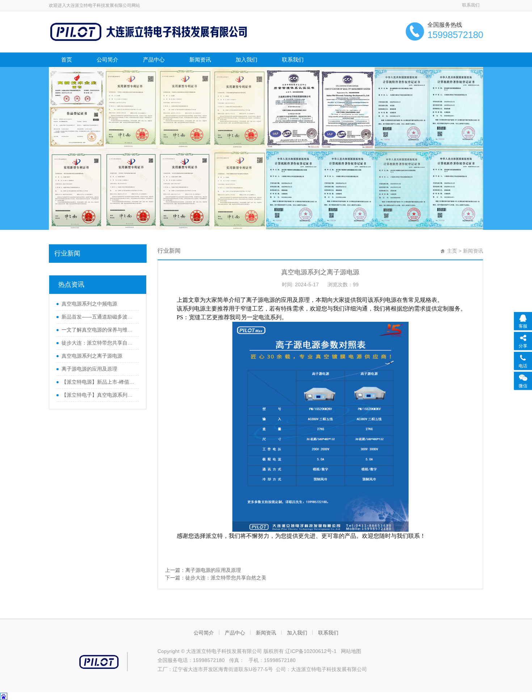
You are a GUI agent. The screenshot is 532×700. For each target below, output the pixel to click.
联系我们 (471, 5)
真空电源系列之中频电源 (89, 304)
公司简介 (107, 59)
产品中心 (154, 59)
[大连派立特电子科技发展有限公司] (151, 31)
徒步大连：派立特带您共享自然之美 (98, 343)
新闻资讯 (200, 59)
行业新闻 (67, 253)
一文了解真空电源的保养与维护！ (98, 330)
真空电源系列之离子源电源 (92, 356)
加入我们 (246, 59)
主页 (452, 251)
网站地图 (351, 651)
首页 (66, 59)
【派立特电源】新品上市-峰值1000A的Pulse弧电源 (98, 382)
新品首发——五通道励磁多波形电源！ (98, 317)
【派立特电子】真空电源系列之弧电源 (98, 395)
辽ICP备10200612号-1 (311, 651)
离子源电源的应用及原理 (89, 369)
